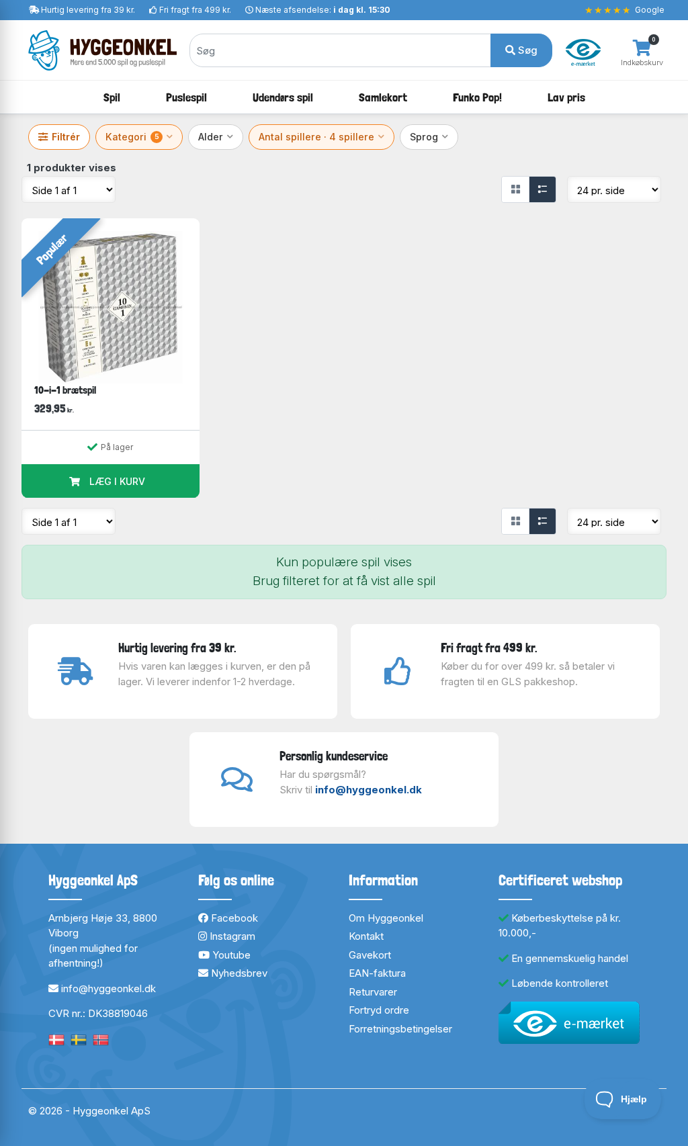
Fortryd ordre (379, 1010)
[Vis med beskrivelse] (542, 189)
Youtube (230, 955)
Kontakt (366, 936)
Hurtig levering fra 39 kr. (88, 10)
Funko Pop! (477, 97)
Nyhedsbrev (237, 973)
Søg (526, 50)
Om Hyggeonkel (386, 918)
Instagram (231, 936)
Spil (111, 97)
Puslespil (186, 97)
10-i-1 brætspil (65, 390)
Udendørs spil (283, 97)
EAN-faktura (377, 973)
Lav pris (566, 97)
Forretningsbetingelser (400, 1028)
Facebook (233, 918)
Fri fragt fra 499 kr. (195, 10)
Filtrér (66, 136)
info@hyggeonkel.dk (368, 789)
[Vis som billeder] (515, 189)
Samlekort (383, 97)
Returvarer (373, 991)
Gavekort (370, 955)
